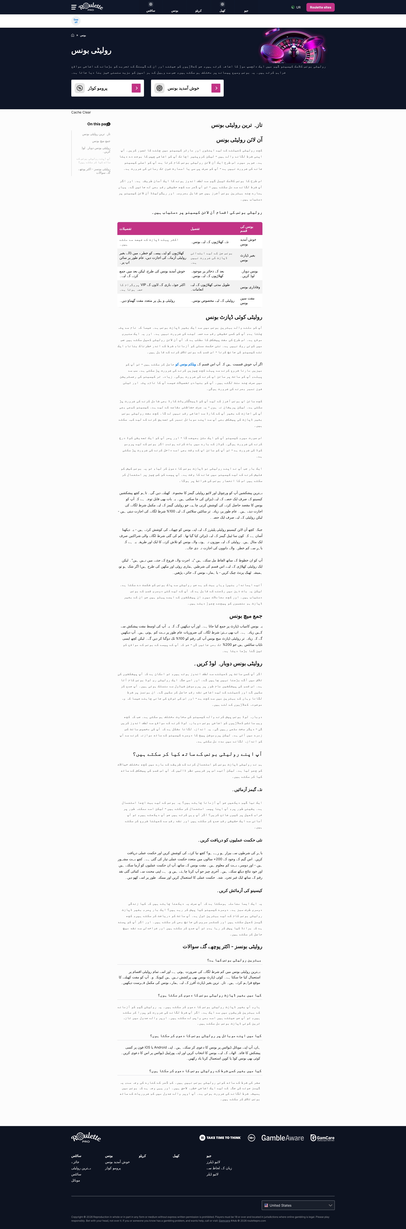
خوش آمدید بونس (117, 1162)
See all (76, 21)
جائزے (75, 1162)
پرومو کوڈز (113, 1168)
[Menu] (74, 7)
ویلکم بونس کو (186, 364)
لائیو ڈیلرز (213, 1162)
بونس (109, 1156)
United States (280, 1205)
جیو (209, 1156)
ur (298, 7)
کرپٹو (142, 1156)
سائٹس (76, 1156)
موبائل (75, 1180)
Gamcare (224, 1220)
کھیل (176, 1156)
